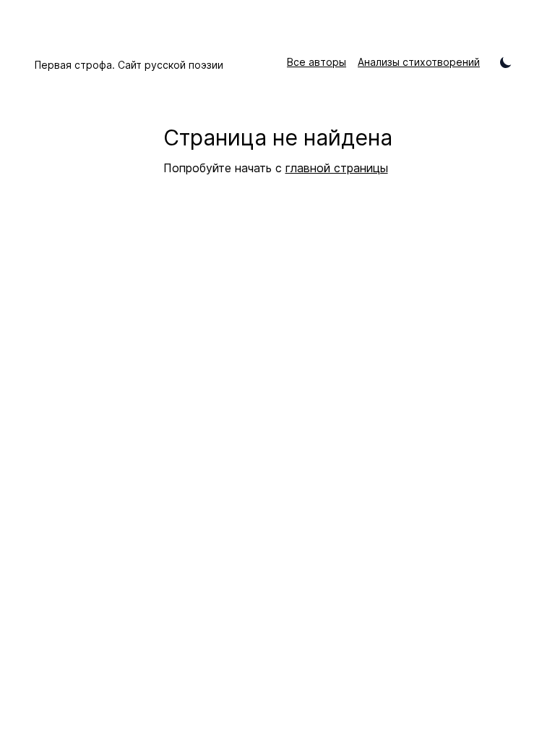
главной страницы (336, 168)
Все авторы (316, 62)
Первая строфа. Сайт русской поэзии (129, 65)
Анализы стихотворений (419, 62)
